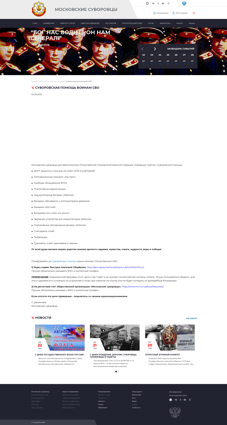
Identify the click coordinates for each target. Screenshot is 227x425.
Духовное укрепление (70, 401)
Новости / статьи (67, 23)
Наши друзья (137, 391)
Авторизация (162, 13)
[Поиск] (193, 13)
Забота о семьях (104, 395)
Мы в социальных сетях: (178, 395)
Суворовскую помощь (64, 261)
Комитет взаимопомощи (71, 404)
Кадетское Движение (70, 391)
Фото (134, 398)
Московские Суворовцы (86, 9)
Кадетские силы (68, 407)
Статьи (100, 404)
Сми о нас (35, 404)
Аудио (134, 404)
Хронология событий (70, 395)
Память (179, 23)
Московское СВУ (37, 398)
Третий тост (102, 398)
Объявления (48, 23)
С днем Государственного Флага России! (59, 355)
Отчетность (136, 407)
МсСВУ (151, 23)
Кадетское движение (90, 23)
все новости (191, 318)
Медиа (192, 23)
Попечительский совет (132, 23)
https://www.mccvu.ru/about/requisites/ (143, 286)
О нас (35, 23)
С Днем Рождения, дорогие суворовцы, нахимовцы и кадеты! (113, 356)
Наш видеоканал (175, 392)
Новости (101, 401)
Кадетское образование (71, 398)
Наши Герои (35, 401)
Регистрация (181, 13)
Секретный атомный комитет (162, 355)
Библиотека (165, 23)
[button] (113, 69)
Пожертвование (104, 391)
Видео (134, 401)
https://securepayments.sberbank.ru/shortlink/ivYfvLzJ (115, 267)
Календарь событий (180, 48)
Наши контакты (37, 407)
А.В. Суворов (110, 23)
